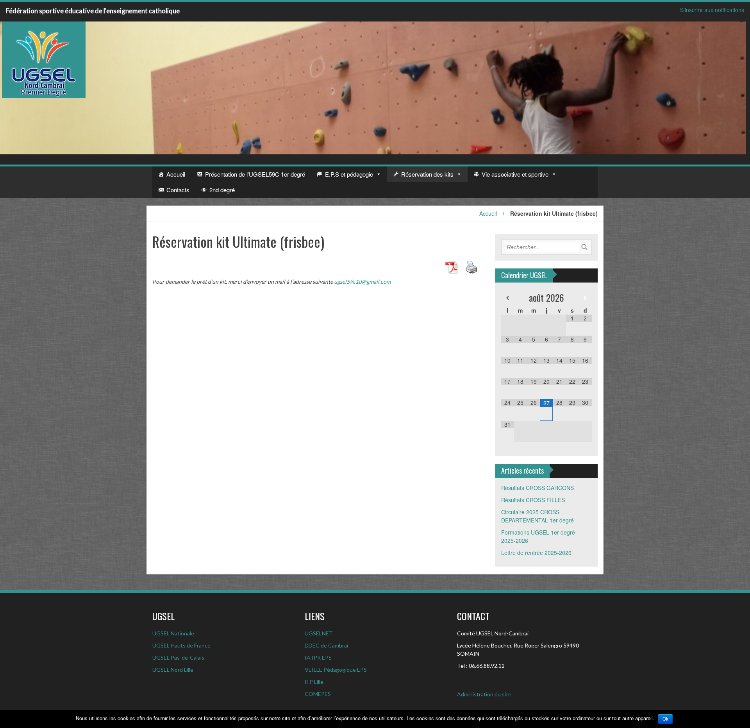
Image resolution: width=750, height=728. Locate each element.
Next (740, 88)
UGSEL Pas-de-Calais (178, 657)
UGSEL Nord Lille (172, 669)
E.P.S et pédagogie (349, 174)
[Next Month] (585, 298)
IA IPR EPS (318, 657)
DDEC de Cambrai (326, 645)
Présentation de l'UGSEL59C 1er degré (255, 174)
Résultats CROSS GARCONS (537, 488)
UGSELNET (319, 633)
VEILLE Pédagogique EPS (336, 669)
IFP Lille (314, 681)
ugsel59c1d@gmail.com (362, 281)
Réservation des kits (427, 174)
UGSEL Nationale (173, 633)
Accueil (175, 174)
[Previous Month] (507, 298)
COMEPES (318, 693)
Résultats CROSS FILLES (533, 500)
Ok (665, 719)
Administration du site (484, 694)
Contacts (177, 190)
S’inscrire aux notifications (712, 10)
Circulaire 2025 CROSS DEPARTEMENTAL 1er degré (537, 516)
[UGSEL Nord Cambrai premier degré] (44, 59)
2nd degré (222, 190)
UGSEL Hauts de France (181, 645)
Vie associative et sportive (515, 174)
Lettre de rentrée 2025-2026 (536, 552)
